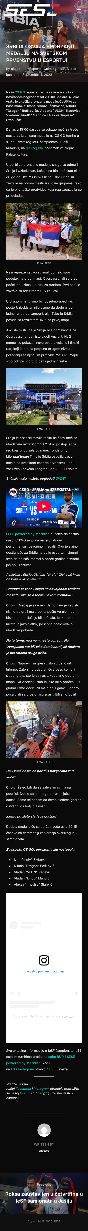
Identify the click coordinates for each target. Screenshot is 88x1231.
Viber (38, 1093)
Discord (26, 1093)
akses (15, 69)
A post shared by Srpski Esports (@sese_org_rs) (44, 1016)
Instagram (26, 1069)
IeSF (62, 69)
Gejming (50, 69)
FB (13, 1069)
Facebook (23, 1089)
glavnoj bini (35, 148)
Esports (35, 69)
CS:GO (20, 92)
